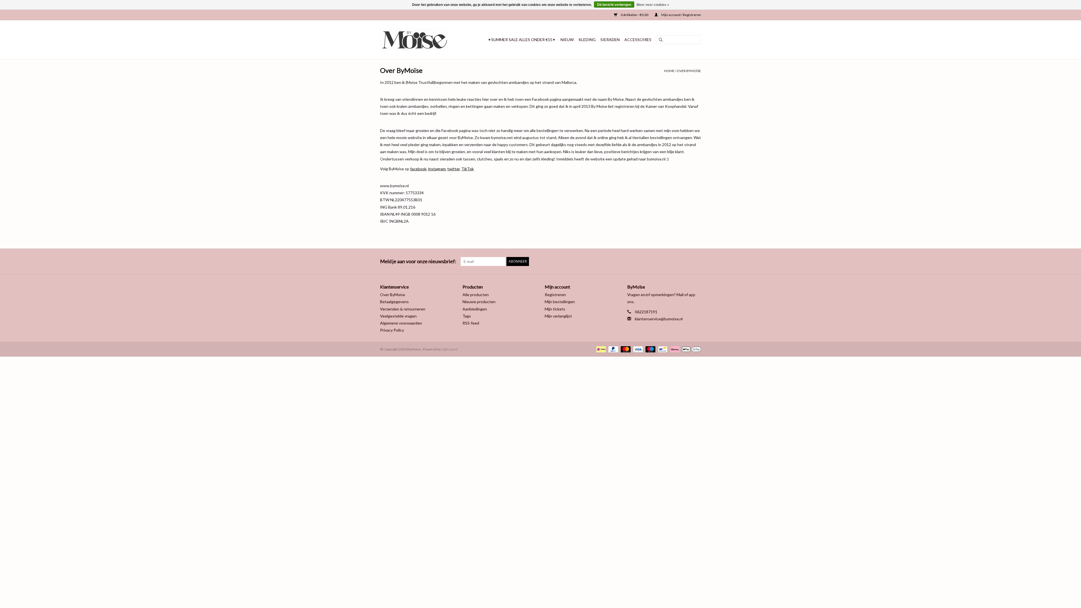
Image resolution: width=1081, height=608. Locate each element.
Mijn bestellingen (560, 301)
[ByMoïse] (419, 40)
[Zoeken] (659, 40)
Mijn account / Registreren (681, 15)
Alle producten (476, 294)
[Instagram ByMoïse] (696, 261)
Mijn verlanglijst (558, 316)
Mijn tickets (555, 309)
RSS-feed (471, 323)
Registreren (555, 294)
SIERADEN (610, 39)
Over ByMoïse (689, 71)
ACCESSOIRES (637, 39)
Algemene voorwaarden (401, 323)
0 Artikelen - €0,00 (634, 15)
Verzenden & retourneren (402, 309)
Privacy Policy (392, 330)
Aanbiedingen (475, 309)
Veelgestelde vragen (398, 316)
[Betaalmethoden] (600, 349)
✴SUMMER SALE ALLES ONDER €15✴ (522, 39)
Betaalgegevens (394, 301)
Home (669, 71)
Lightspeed (449, 349)
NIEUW (567, 39)
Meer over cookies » (652, 5)
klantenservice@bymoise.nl (659, 318)
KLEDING (587, 39)
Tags (467, 316)
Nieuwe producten (479, 301)
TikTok (467, 168)
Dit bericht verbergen (614, 5)
